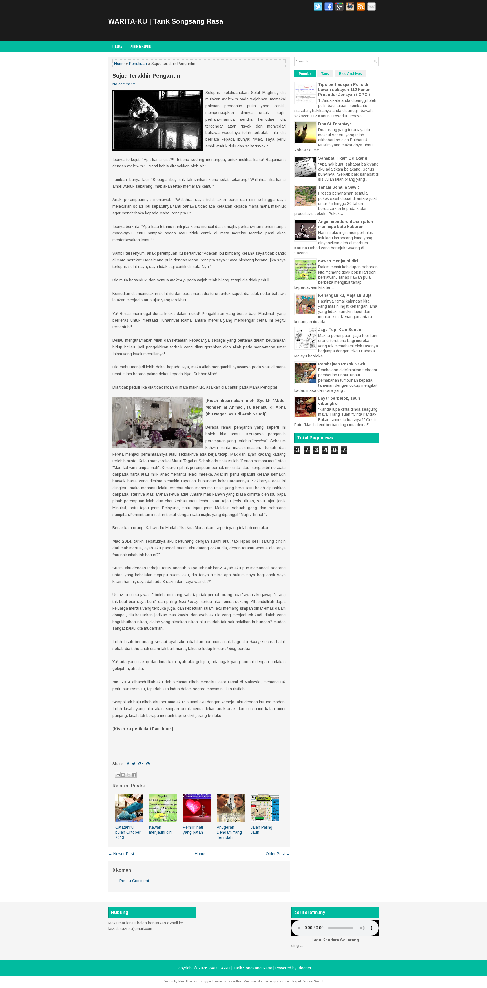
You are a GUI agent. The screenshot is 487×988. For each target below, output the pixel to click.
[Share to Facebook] (134, 775)
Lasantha (234, 981)
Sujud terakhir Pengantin (146, 76)
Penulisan (138, 63)
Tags (325, 74)
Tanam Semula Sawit (338, 187)
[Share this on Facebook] (127, 763)
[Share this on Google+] (141, 763)
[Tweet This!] (133, 763)
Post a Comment (134, 881)
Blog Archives (350, 74)
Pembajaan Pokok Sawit (342, 364)
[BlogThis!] (123, 775)
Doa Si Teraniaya (335, 124)
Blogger (304, 968)
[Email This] (118, 775)
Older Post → (278, 853)
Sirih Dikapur (140, 46)
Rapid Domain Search (308, 981)
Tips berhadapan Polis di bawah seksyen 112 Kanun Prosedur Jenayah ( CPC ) (344, 89)
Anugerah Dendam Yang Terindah (229, 832)
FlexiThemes (187, 981)
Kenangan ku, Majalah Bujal (345, 295)
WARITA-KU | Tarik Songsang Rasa (165, 21)
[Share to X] (128, 775)
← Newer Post (121, 853)
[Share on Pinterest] (148, 763)
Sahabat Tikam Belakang (342, 158)
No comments (124, 84)
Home (119, 63)
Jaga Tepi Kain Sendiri (340, 329)
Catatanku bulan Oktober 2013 (128, 832)
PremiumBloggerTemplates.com (267, 981)
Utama (117, 46)
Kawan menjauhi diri (338, 261)
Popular (305, 74)
